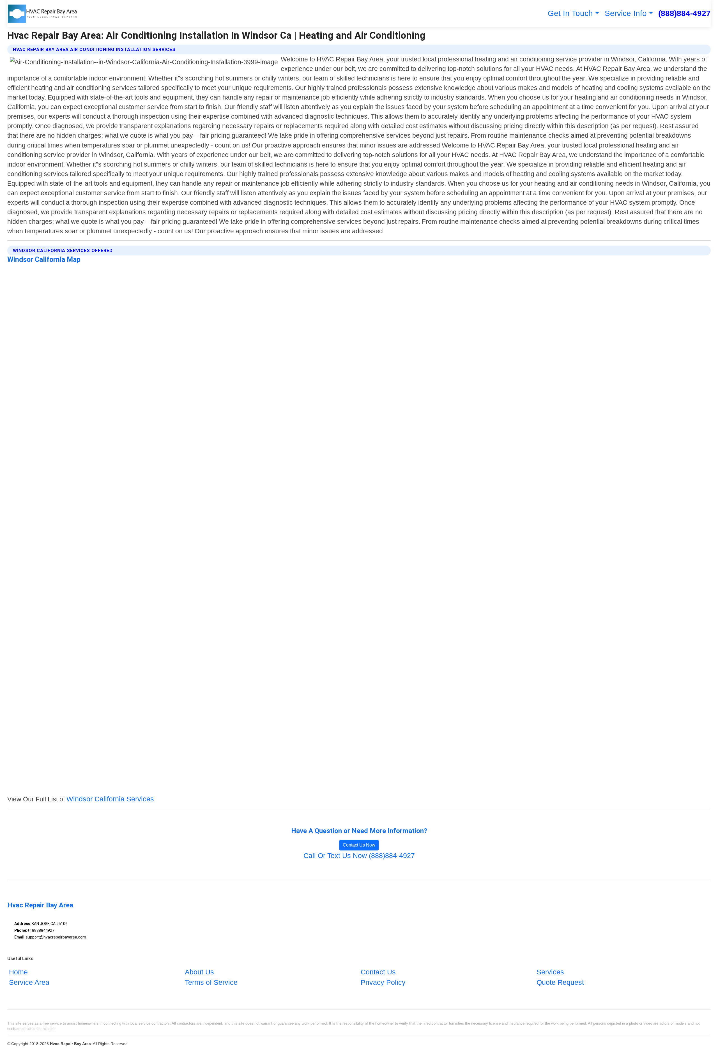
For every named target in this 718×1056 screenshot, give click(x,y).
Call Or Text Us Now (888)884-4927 (359, 855)
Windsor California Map (43, 259)
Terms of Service (211, 982)
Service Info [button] (626, 13)
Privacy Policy (383, 982)
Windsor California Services (110, 799)
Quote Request (560, 982)
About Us (199, 972)
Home (18, 972)
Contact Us (378, 972)
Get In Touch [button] (570, 13)
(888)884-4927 (684, 13)
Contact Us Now (359, 845)
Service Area (29, 982)
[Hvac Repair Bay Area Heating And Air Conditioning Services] (42, 13)
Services (550, 972)
